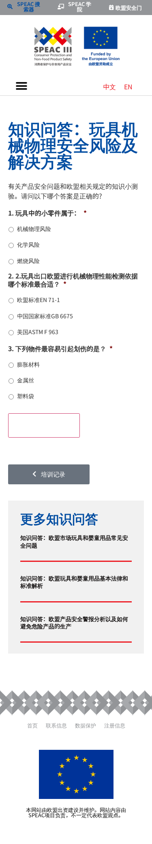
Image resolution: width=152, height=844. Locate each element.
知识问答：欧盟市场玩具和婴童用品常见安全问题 (74, 541)
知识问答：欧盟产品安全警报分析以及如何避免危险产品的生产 (74, 622)
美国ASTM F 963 (37, 332)
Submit (44, 425)
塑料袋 (25, 396)
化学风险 (28, 244)
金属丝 (25, 380)
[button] (21, 86)
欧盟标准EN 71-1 (38, 300)
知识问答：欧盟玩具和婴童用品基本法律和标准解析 (74, 581)
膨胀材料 (28, 364)
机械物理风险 (34, 228)
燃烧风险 (28, 261)
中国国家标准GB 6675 (45, 316)
